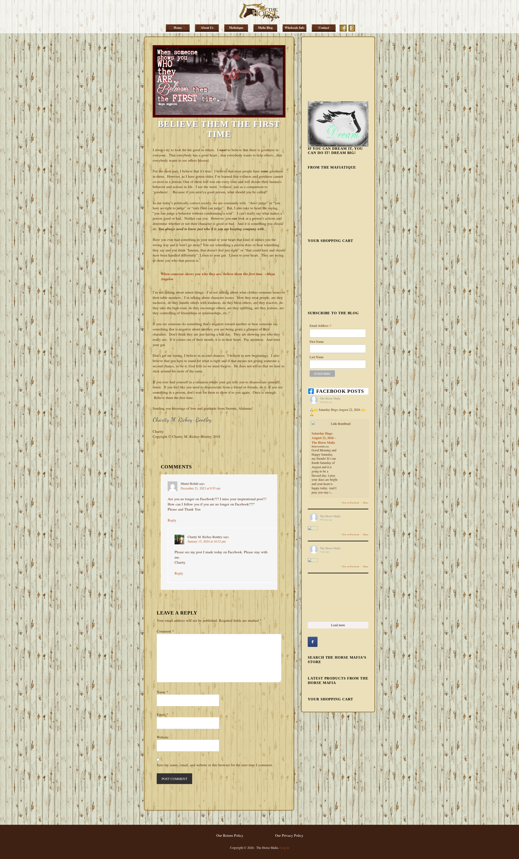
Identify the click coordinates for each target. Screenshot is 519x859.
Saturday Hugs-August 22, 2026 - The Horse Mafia (324, 438)
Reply (172, 520)
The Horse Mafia (259, 12)
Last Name (317, 357)
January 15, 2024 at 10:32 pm (207, 541)
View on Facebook (351, 502)
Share (365, 502)
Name (162, 691)
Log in (285, 847)
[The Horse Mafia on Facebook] (312, 642)
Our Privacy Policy (289, 835)
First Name (317, 341)
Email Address (321, 325)
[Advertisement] (338, 68)
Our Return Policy (229, 835)
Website (162, 737)
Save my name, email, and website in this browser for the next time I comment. (215, 764)
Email (162, 714)
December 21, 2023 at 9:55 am (200, 488)
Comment (165, 631)
